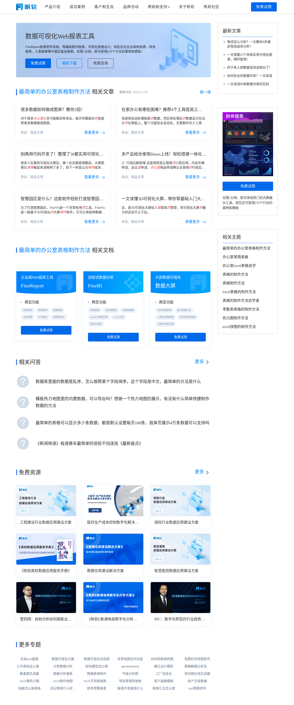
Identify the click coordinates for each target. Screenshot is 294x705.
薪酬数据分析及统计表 (197, 667)
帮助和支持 (157, 7)
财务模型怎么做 (96, 666)
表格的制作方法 (235, 274)
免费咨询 (100, 63)
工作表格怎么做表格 (29, 667)
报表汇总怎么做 (164, 688)
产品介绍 (52, 7)
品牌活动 (131, 7)
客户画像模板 (163, 681)
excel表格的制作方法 (239, 292)
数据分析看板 (63, 673)
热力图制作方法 (235, 318)
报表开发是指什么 (130, 688)
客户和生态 (104, 7)
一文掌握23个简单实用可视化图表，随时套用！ (249, 57)
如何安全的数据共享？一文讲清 (249, 76)
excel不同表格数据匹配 (97, 681)
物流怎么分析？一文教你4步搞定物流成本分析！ (249, 44)
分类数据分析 (63, 666)
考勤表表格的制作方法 (241, 309)
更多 (199, 361)
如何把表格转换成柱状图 (164, 659)
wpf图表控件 (197, 688)
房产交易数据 (197, 681)
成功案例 (77, 7)
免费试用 (264, 7)
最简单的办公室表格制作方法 (246, 248)
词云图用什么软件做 (63, 689)
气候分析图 (130, 673)
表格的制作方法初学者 (241, 301)
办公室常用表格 (235, 257)
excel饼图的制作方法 (239, 327)
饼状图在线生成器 (197, 673)
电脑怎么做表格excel (29, 689)
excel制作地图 (63, 681)
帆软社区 (211, 7)
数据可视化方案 (63, 659)
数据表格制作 (96, 673)
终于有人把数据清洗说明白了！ (249, 67)
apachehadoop (130, 666)
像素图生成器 (29, 673)
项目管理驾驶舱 (130, 681)
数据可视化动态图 (97, 659)
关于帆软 (187, 7)
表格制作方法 (234, 283)
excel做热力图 (29, 681)
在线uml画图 (29, 659)
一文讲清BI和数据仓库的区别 (248, 84)
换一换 (205, 92)
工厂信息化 (164, 673)
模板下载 (69, 63)
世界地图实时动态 (130, 659)
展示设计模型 (163, 666)
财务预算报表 (96, 688)
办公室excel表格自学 (239, 266)
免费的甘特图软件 (197, 659)
